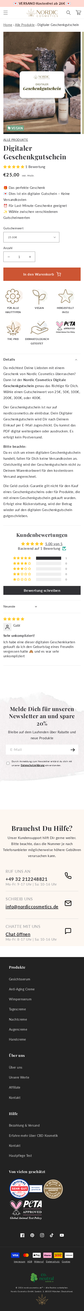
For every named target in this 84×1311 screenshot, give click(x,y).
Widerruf (39, 1261)
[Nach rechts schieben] (75, 83)
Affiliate (14, 1087)
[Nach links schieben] (9, 83)
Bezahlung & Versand (24, 1125)
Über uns (15, 1067)
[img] (13, 619)
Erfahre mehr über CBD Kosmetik (33, 1135)
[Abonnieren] (73, 749)
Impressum (19, 1261)
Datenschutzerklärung (33, 765)
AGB (29, 1261)
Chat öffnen (18, 934)
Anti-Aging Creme (22, 989)
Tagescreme (17, 1009)
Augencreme (18, 1029)
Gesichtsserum (19, 979)
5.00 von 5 (54, 544)
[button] (6, 12)
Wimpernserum (20, 999)
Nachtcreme (18, 1019)
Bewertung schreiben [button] (42, 590)
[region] (42, 3)
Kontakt (14, 1097)
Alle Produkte (15, 140)
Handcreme (17, 1039)
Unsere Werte (19, 1077)
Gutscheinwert (13, 228)
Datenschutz (53, 1261)
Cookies (66, 1261)
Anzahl (7, 248)
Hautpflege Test (20, 1155)
